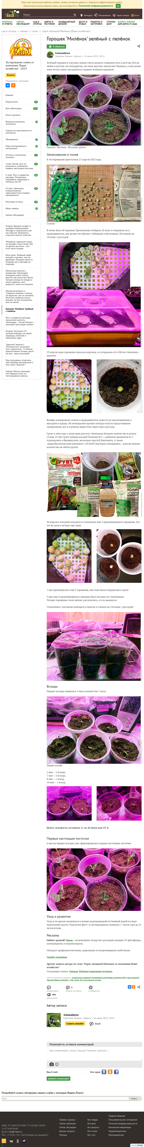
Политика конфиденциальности (123, 1123)
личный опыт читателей (81, 977)
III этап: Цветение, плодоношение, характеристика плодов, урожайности (20, 191)
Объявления (20, 139)
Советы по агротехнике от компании (19, 131)
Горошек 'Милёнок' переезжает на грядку (90, 971)
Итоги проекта (13, 115)
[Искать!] (74, 15)
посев (76, 980)
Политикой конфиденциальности (96, 5)
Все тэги (91, 1135)
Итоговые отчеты (20, 202)
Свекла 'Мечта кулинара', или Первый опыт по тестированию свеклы (18, 373)
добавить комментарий (58, 1078)
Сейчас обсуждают (15, 215)
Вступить (11, 75)
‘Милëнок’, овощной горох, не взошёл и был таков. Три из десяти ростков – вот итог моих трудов (19, 245)
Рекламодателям (116, 1135)
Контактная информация (120, 1127)
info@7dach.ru (15, 1131)
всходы (98, 980)
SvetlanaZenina (62, 53)
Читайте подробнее (57, 957)
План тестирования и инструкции (20, 147)
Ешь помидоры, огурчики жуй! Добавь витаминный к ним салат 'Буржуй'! (19, 362)
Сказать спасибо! (75, 1023)
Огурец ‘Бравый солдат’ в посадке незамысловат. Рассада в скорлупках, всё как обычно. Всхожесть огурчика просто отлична (19, 230)
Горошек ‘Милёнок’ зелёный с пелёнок (19, 310)
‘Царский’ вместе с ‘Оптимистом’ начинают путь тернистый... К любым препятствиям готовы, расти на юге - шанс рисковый (20, 349)
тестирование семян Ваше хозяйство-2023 (109, 977)
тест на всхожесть (87, 980)
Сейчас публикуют (67, 1123)
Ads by (134, 1145)
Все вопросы (93, 1127)
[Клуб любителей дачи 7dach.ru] (11, 13)
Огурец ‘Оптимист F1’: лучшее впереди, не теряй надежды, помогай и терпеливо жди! (19, 334)
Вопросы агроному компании (20, 122)
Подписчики (20, 102)
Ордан (69, 940)
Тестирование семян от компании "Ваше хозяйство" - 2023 (20, 65)
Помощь (63, 1135)
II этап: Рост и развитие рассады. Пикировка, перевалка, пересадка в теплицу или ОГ (20, 178)
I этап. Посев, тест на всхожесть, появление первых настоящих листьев (20, 166)
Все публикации (20, 108)
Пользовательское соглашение (123, 1119)
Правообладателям (117, 1131)
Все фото (91, 1123)
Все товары (92, 1119)
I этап (71, 980)
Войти (137, 15)
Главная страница (67, 1119)
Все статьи (92, 1131)
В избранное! (58, 46)
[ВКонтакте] (8, 85)
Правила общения (117, 1116)
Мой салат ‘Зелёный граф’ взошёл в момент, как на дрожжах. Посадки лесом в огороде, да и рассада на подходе (19, 259)
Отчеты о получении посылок (20, 156)
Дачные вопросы (67, 1131)
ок (118, 6)
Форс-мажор (20, 208)
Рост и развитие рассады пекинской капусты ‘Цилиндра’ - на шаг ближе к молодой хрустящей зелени (20, 321)
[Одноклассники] (13, 85)
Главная (9, 95)
